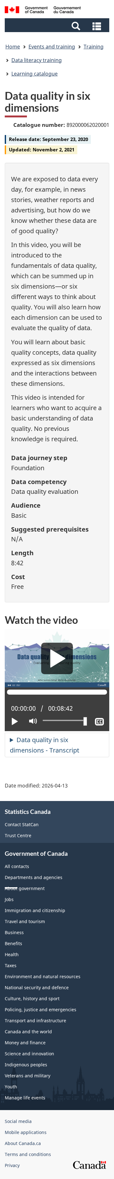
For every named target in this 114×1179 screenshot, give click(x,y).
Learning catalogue (34, 73)
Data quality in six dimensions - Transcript (44, 745)
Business (14, 932)
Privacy (12, 1165)
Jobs (9, 899)
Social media (18, 1121)
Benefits (13, 943)
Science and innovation (29, 1054)
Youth (11, 1087)
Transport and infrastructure (35, 1021)
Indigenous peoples (26, 1065)
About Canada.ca (23, 1143)
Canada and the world (28, 1032)
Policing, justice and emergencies (40, 1010)
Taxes (10, 965)
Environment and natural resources (42, 976)
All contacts (17, 866)
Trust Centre (18, 835)
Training (94, 46)
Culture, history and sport (32, 998)
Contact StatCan (22, 824)
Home (12, 46)
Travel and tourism (25, 921)
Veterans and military (27, 1076)
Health (12, 954)
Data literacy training (36, 60)
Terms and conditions (28, 1154)
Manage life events (25, 1098)
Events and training (51, 46)
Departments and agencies (33, 877)
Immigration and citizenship (35, 910)
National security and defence (37, 987)
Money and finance (25, 1043)
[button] (57, 25)
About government (25, 888)
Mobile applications (26, 1132)
